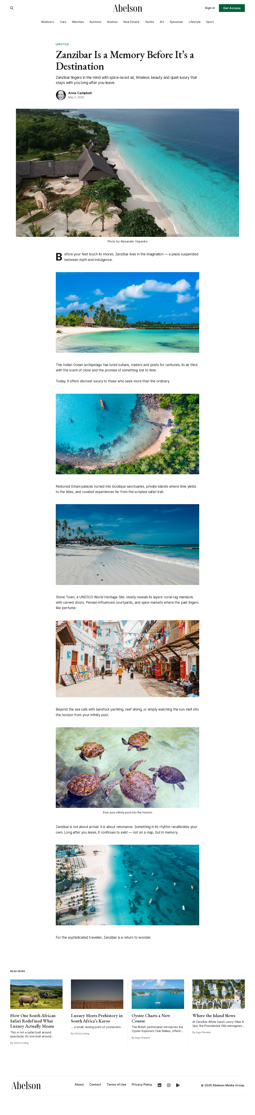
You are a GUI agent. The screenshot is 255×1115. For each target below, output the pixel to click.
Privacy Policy (142, 1084)
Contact (95, 1084)
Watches (78, 22)
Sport (210, 22)
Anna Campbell (79, 93)
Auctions (95, 22)
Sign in (210, 8)
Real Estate (131, 22)
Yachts (149, 22)
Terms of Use (116, 1084)
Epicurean (176, 22)
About (79, 1084)
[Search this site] (12, 8)
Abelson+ (47, 22)
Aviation (112, 22)
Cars (63, 22)
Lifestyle (195, 22)
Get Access (231, 8)
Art (162, 22)
